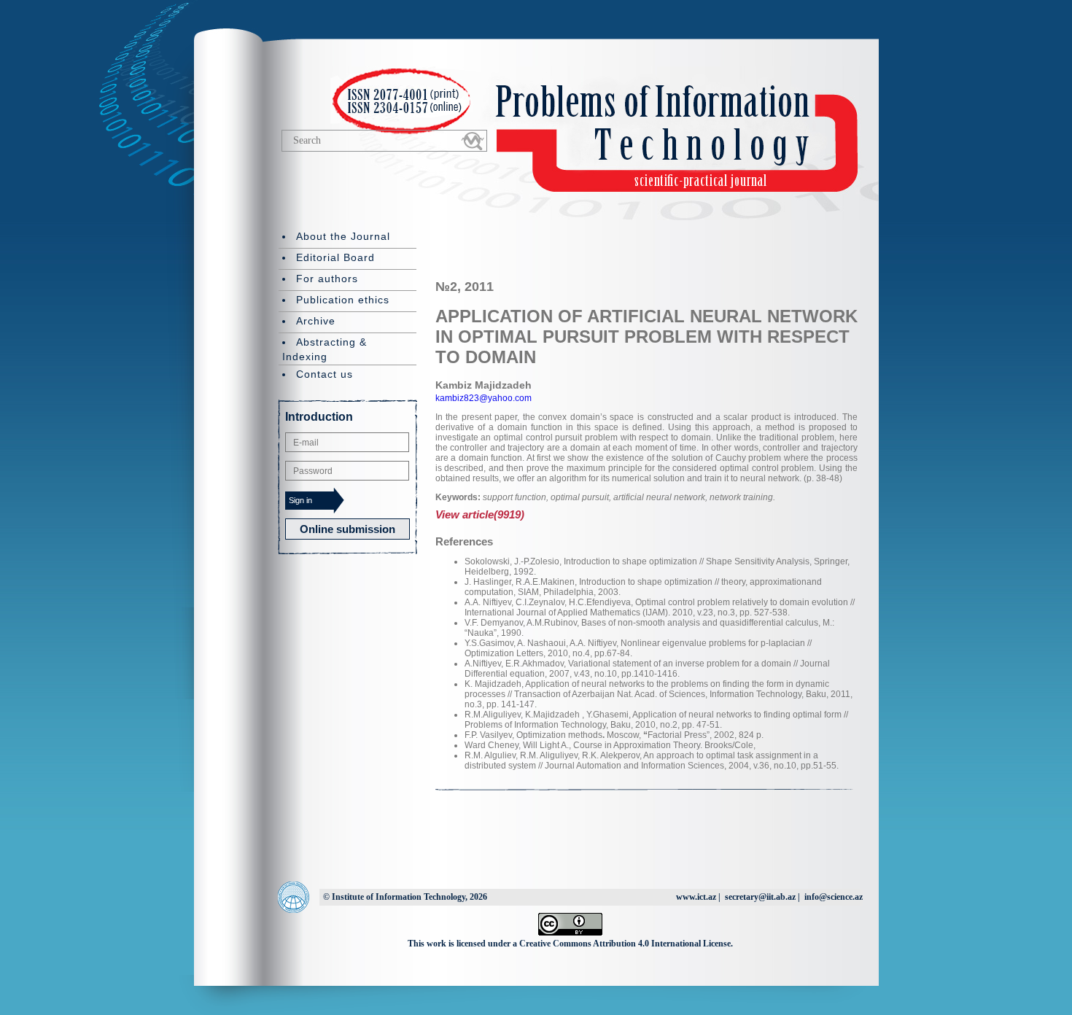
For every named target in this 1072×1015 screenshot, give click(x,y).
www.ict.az (696, 897)
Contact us (324, 374)
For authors (327, 278)
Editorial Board (335, 257)
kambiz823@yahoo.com (483, 398)
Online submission (347, 529)
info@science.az (833, 897)
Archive (315, 321)
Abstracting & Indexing (324, 349)
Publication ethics (342, 300)
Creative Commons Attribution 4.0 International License (625, 943)
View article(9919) (479, 514)
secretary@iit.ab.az (760, 897)
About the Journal (343, 236)
